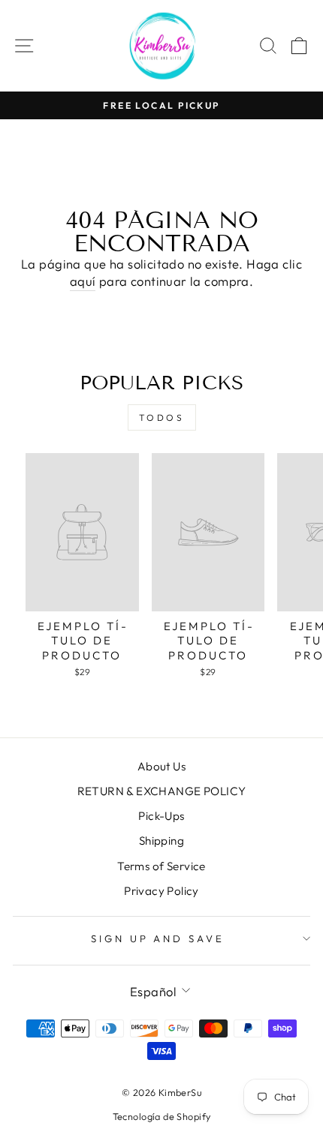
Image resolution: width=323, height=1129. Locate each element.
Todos (162, 417)
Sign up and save (158, 938)
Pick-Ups (161, 816)
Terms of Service (161, 866)
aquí (83, 281)
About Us (161, 766)
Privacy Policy (161, 891)
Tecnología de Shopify (162, 1116)
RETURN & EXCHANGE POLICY (161, 791)
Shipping (161, 840)
